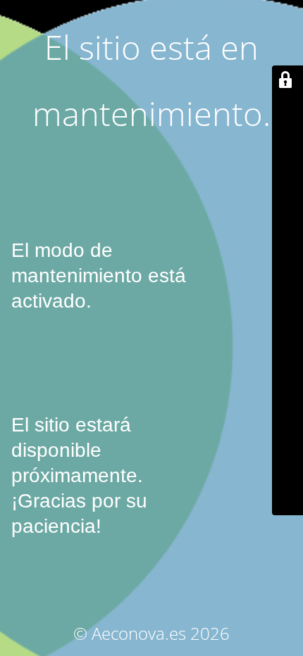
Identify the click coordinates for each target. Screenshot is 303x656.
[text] (151, 288)
